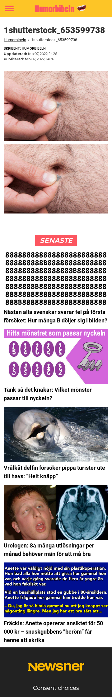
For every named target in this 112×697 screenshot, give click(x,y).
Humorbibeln (15, 39)
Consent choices (56, 688)
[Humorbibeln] (56, 8)
